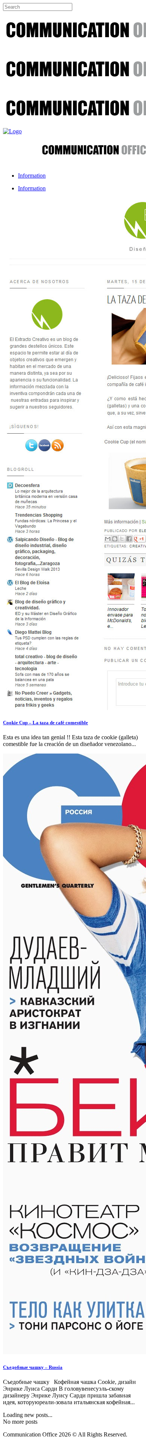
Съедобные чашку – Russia (33, 1367)
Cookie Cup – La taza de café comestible (45, 722)
